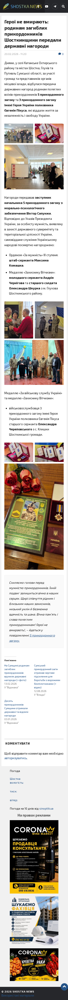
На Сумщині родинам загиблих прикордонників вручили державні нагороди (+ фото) (16, 673)
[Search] (63, 6)
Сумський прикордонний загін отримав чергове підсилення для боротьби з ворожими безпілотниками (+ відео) (47, 676)
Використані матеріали (17, 995)
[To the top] (64, 987)
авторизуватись (15, 758)
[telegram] (55, 6)
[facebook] (38, 6)
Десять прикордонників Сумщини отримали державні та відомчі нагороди (16, 708)
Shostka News (23, 991)
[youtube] (46, 6)
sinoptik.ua (46, 808)
